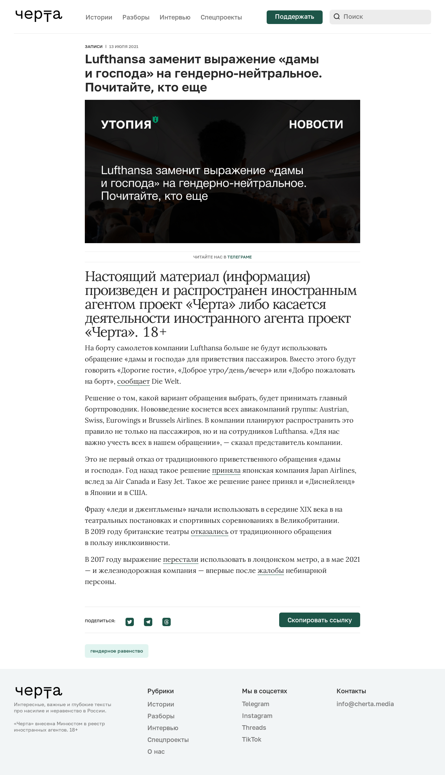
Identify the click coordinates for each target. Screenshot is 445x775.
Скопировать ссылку (320, 620)
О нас (156, 751)
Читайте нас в (222, 256)
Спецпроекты (221, 17)
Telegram (255, 703)
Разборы (135, 17)
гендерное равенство (116, 651)
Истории (99, 17)
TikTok (251, 739)
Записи (94, 46)
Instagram (257, 715)
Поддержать (294, 16)
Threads (254, 727)
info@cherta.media (365, 704)
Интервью (175, 17)
